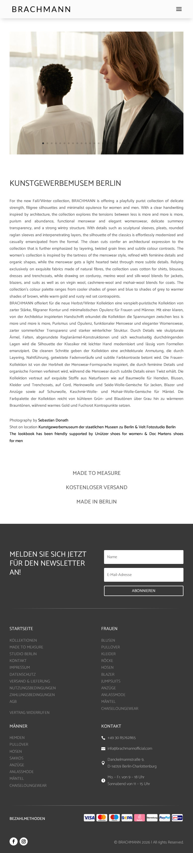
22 (133, 143)
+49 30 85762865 (122, 737)
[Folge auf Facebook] (14, 841)
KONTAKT (18, 660)
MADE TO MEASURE (26, 647)
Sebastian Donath (53, 420)
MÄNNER (18, 726)
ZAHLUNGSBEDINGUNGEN (32, 695)
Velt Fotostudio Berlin (157, 427)
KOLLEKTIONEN (23, 640)
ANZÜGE (108, 688)
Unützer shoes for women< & (122, 434)
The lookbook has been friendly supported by (52, 434)
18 (116, 143)
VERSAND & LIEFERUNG (30, 681)
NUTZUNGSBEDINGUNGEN (33, 688)
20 (124, 143)
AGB (13, 701)
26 (150, 143)
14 (99, 143)
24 (141, 143)
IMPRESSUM (20, 667)
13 (94, 143)
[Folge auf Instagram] (24, 841)
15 (103, 143)
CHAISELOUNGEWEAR (119, 708)
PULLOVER (110, 647)
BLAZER (107, 674)
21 (128, 143)
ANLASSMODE (113, 695)
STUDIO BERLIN (23, 654)
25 (146, 143)
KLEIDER (108, 654)
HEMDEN (17, 737)
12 (90, 143)
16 (107, 143)
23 (137, 143)
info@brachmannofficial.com (130, 748)
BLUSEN (108, 640)
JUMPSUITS (110, 681)
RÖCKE (107, 660)
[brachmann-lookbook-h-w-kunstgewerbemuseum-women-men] (96, 153)
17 (111, 143)
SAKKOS (16, 758)
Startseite (21, 629)
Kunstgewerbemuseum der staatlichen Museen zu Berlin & (88, 427)
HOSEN (107, 667)
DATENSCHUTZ (23, 674)
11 (86, 143)
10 (81, 143)
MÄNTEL (108, 701)
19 (120, 143)
